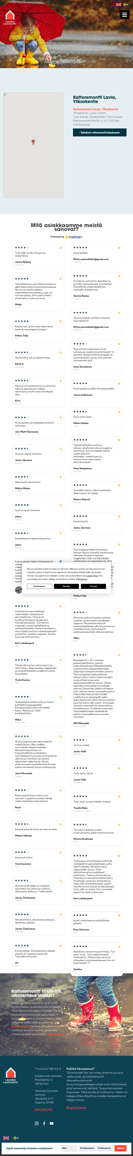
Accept (93, 586)
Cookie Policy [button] (92, 576)
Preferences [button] (81, 579)
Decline (66, 586)
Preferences (39, 586)
